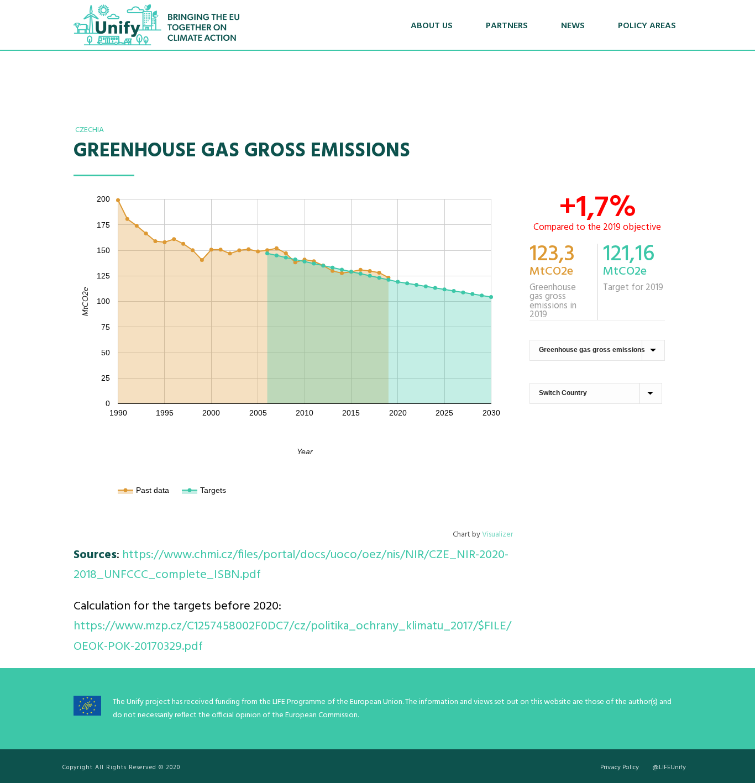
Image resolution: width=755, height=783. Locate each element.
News (573, 26)
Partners (507, 26)
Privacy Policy (619, 767)
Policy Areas (647, 26)
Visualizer (497, 534)
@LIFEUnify (669, 767)
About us (432, 26)
